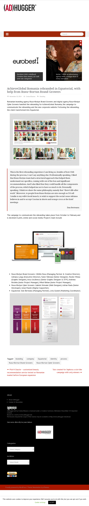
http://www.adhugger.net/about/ (60, 417)
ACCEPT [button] (52, 502)
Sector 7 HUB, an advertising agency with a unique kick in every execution (67, 76)
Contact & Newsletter (16, 402)
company (30, 359)
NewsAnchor (37, 487)
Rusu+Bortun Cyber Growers (48, 363)
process (64, 359)
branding (19, 359)
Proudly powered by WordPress (15, 487)
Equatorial (42, 359)
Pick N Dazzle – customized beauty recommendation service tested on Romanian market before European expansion (25, 372)
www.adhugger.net (26, 415)
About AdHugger (14, 400)
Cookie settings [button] (40, 502)
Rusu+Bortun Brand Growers (21, 363)
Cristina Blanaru (30, 96)
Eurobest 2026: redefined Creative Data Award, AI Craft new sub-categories (28, 76)
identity (53, 359)
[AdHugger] (20, 7)
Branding (42, 96)
